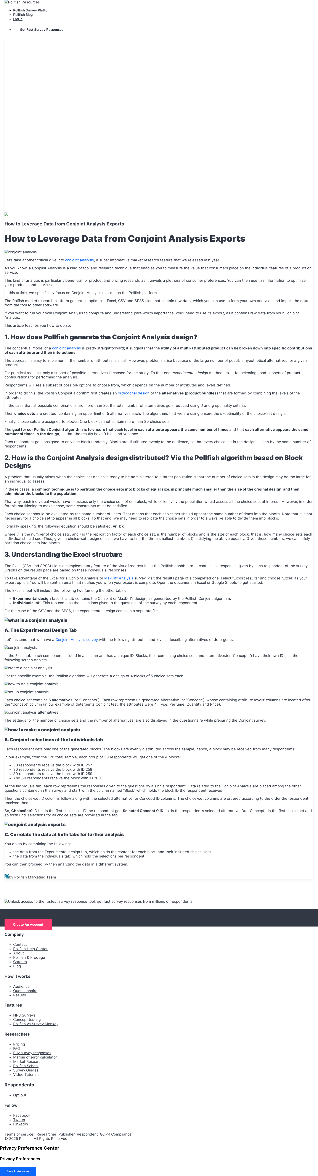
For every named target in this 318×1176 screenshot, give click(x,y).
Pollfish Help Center (30, 949)
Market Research (28, 1061)
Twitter (19, 1120)
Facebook (21, 1115)
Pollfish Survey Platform (32, 10)
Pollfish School (26, 1066)
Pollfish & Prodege (29, 957)
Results (19, 995)
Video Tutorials (26, 1074)
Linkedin (20, 1124)
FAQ (16, 1048)
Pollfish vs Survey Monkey (35, 1024)
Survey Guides (26, 1070)
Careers (20, 962)
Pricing (19, 1044)
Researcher (46, 1134)
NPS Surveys (24, 1015)
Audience (21, 986)
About (18, 953)
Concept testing (27, 1019)
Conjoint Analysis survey (76, 639)
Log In (17, 19)
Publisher (66, 1134)
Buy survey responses (32, 1053)
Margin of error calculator (35, 1057)
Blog (17, 966)
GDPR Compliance (116, 1134)
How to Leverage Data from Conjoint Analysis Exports (64, 224)
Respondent (87, 1134)
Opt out (19, 1095)
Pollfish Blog (23, 15)
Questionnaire (25, 991)
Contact (20, 944)
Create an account (28, 924)
